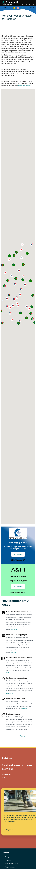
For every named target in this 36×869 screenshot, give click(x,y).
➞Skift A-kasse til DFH (18, 560)
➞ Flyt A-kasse (8, 860)
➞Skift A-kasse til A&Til (18, 592)
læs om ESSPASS (10, 821)
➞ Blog (4, 778)
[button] (25, 284)
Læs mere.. (14, 629)
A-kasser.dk (9, 3)
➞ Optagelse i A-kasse (10, 857)
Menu (31, 5)
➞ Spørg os (23, 736)
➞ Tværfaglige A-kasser (11, 863)
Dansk (24, 5)
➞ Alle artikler (6, 775)
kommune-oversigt (24, 86)
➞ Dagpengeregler (9, 867)
